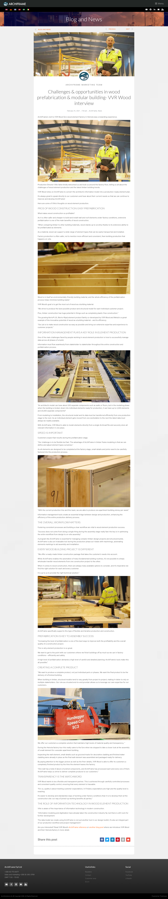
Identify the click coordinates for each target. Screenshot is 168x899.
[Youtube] (146, 9)
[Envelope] (159, 9)
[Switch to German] (11, 9)
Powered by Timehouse (159, 896)
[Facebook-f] (11, 884)
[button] (102, 840)
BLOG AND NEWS (44, 29)
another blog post (96, 827)
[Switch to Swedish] (24, 9)
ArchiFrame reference (78, 827)
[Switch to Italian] (28, 9)
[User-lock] (163, 9)
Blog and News (84, 19)
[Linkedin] (16, 884)
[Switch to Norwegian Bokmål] (19, 9)
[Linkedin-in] (154, 9)
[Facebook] (150, 9)
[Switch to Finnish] (15, 9)
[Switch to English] (6, 9)
